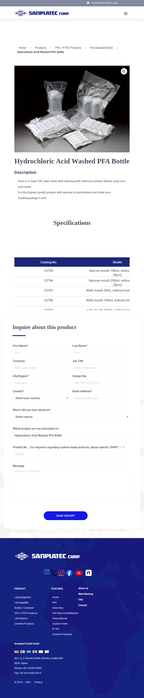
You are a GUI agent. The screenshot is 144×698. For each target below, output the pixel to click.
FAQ (80, 599)
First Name (20, 346)
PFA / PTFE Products (68, 47)
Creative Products (24, 623)
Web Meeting (85, 593)
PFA (54, 602)
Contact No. (79, 376)
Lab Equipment (23, 597)
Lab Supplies (21, 602)
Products (40, 47)
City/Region (20, 376)
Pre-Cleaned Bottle (101, 47)
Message (18, 466)
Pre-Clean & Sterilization (65, 613)
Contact (82, 605)
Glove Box (57, 608)
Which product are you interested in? (36, 428)
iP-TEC (56, 629)
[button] (124, 71)
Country (18, 391)
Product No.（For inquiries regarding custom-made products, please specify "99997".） (68, 447)
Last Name (79, 346)
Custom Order (60, 623)
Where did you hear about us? (31, 410)
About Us (83, 588)
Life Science (21, 618)
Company (19, 361)
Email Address (81, 391)
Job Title (77, 361)
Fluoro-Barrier (59, 618)
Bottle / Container (24, 608)
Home (22, 47)
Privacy (38, 682)
